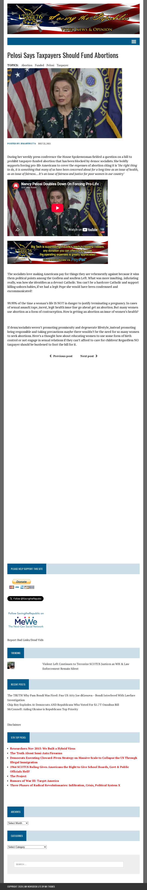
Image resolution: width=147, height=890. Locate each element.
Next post (87, 356)
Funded (39, 65)
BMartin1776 (28, 143)
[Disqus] (73, 415)
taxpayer (62, 65)
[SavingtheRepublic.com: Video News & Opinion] (73, 19)
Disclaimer (14, 725)
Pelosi (50, 65)
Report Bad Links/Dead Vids (25, 640)
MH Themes (50, 886)
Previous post (62, 356)
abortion (26, 65)
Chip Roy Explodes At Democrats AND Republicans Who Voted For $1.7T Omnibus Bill (63, 705)
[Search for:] (69, 864)
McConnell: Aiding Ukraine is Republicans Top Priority (42, 709)
